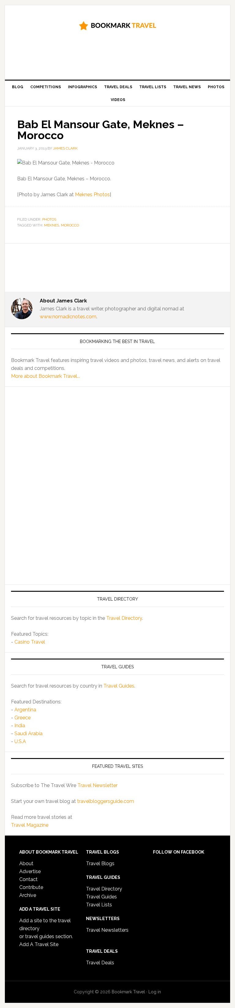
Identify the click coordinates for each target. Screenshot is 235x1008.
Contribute (31, 887)
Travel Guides (118, 686)
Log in (154, 991)
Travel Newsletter (97, 785)
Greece (22, 718)
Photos (49, 219)
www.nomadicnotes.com (68, 317)
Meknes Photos (92, 194)
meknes (51, 225)
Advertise (30, 871)
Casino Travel (29, 642)
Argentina (25, 710)
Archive (27, 895)
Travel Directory (124, 618)
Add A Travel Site (38, 944)
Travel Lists (99, 905)
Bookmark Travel (117, 25)
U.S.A (20, 741)
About (26, 863)
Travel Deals (100, 963)
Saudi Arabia (28, 733)
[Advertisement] (122, 57)
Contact (28, 879)
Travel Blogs (100, 863)
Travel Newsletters (107, 930)
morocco (70, 225)
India (19, 725)
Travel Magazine (29, 825)
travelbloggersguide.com (105, 801)
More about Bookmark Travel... (45, 376)
